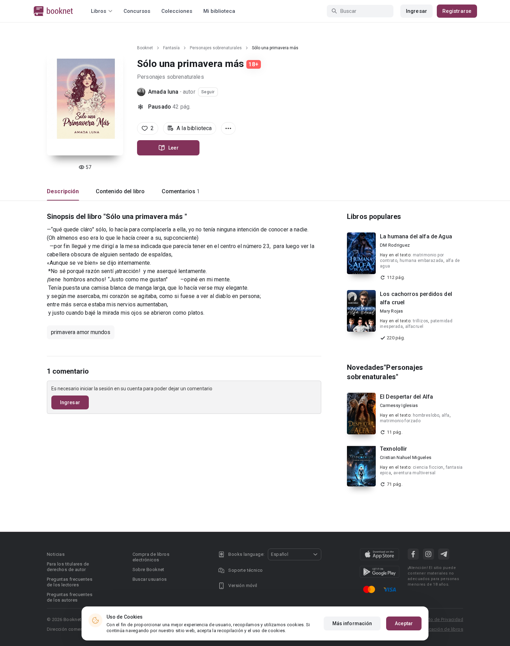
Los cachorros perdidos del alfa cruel (416, 298)
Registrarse (456, 11)
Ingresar (416, 11)
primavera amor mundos (80, 332)
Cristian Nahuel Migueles (405, 457)
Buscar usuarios (150, 579)
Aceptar (404, 623)
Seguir (208, 92)
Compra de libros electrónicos (151, 557)
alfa (446, 415)
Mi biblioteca (219, 11)
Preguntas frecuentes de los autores (69, 597)
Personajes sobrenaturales (216, 47)
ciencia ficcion (428, 467)
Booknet (145, 47)
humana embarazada (421, 260)
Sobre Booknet (148, 569)
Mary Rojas (391, 311)
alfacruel (414, 326)
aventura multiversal (414, 472)
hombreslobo (426, 415)
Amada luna (163, 91)
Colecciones (176, 11)
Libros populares (374, 216)
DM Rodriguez (395, 245)
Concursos (137, 11)
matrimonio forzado (400, 420)
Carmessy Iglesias (399, 405)
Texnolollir (393, 448)
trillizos (420, 320)
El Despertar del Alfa (406, 396)
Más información (352, 623)
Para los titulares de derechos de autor (68, 566)
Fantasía (171, 47)
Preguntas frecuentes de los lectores (69, 582)
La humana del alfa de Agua (416, 236)
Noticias (56, 554)
